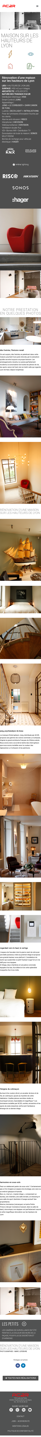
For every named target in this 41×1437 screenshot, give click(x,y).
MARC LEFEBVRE (20, 1351)
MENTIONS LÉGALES (20, 1426)
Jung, (21, 735)
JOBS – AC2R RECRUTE (20, 1421)
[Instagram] (17, 1410)
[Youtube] (30, 1410)
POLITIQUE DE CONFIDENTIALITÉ (20, 1431)
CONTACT (20, 1416)
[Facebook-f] (11, 1410)
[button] (37, 6)
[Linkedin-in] (23, 1410)
